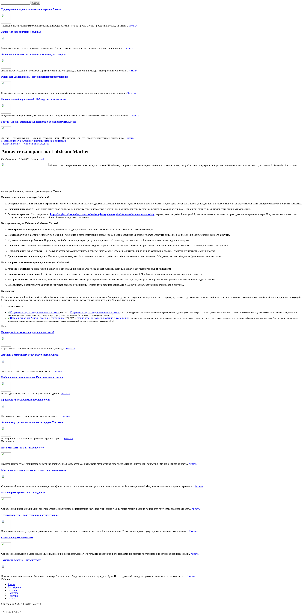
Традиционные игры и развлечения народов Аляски (31, 9)
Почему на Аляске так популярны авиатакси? (27, 332)
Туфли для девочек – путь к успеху (21, 560)
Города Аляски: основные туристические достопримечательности (38, 121)
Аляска (11, 584)
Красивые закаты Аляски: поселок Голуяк (25, 399)
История (12, 590)
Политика (13, 595)
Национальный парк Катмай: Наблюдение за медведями (33, 99)
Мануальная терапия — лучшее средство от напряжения (33, 470)
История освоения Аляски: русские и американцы (102, 318)
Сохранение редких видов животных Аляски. (95, 312)
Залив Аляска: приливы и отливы (21, 31)
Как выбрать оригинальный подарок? (23, 492)
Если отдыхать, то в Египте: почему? (22, 447)
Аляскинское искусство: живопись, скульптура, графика (33, 54)
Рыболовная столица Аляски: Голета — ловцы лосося (32, 377)
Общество (13, 593)
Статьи (11, 598)
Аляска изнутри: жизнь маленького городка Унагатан (32, 422)
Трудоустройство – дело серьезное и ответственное (30, 515)
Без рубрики (14, 587)
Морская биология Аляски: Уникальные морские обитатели (33, 140)
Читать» (132, 25)
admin (42, 159)
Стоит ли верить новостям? (17, 537)
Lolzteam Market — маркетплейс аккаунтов (26, 143)
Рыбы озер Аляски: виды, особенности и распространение (34, 76)
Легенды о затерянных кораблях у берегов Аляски (30, 354)
